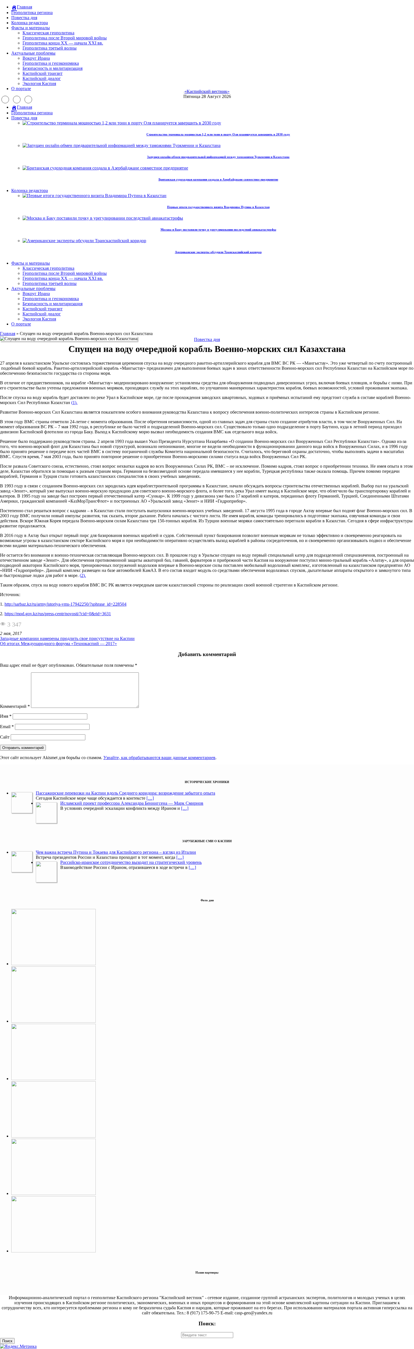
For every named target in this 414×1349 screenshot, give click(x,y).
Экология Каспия (39, 83)
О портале (21, 88)
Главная (7, 333)
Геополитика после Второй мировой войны (65, 37)
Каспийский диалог (42, 78)
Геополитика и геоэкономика (51, 63)
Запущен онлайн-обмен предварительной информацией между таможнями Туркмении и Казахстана (218, 157)
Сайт (5, 737)
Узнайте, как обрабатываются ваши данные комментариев (159, 757)
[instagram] (17, 99)
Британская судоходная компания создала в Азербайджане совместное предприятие (218, 179)
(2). (83, 575)
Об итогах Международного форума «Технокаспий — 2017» (58, 643)
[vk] (28, 99)
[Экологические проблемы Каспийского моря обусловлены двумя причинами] (53, 963)
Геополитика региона (32, 12)
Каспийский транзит (43, 73)
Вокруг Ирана (36, 58)
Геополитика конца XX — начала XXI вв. (63, 43)
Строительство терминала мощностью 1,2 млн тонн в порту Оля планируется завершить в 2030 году (218, 134)
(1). (74, 402)
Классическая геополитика (48, 32)
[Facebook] (5, 99)
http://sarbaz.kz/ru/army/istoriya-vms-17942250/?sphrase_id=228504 (65, 604)
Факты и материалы (30, 27)
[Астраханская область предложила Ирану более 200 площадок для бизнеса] (53, 1250)
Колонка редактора (29, 22)
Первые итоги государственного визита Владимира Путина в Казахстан (218, 207)
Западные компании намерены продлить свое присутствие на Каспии (67, 638)
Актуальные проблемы (33, 53)
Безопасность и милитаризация (53, 68)
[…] (150, 798)
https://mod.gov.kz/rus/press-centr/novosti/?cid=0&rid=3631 (58, 613)
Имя (6, 716)
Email (7, 726)
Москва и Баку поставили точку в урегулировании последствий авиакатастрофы (218, 229)
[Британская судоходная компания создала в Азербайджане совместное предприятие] (53, 1136)
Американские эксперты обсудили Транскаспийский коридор (218, 252)
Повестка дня (24, 17)
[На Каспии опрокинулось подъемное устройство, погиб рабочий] (53, 1193)
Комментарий (15, 706)
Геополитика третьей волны (50, 48)
